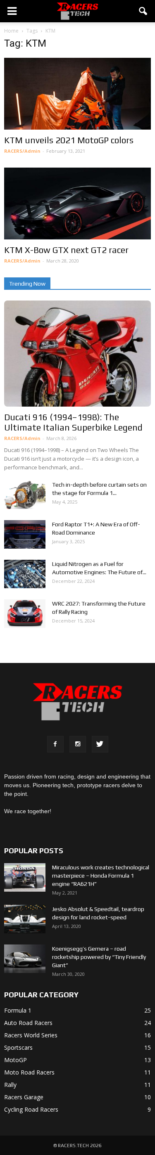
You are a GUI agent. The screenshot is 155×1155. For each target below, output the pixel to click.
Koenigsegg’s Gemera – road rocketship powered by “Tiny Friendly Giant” (99, 956)
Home (11, 30)
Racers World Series (30, 1035)
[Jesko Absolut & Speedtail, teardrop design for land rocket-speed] (24, 919)
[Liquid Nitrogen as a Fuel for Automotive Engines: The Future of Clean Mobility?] (24, 574)
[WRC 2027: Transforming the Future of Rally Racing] (24, 613)
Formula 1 (17, 1010)
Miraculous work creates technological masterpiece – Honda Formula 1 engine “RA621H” (100, 875)
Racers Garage (23, 1097)
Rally (10, 1085)
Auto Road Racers (28, 1023)
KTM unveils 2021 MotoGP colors (69, 140)
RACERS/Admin (22, 151)
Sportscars (18, 1047)
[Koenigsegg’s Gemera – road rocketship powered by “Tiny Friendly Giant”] (24, 958)
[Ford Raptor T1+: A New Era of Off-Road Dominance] (24, 534)
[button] (143, 11)
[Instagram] (77, 744)
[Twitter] (100, 744)
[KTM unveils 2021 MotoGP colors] (77, 94)
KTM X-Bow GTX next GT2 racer (66, 250)
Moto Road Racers (29, 1072)
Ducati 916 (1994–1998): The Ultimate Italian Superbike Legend (73, 422)
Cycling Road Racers (31, 1109)
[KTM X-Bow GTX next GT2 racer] (77, 203)
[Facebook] (55, 744)
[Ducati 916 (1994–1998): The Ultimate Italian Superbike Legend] (77, 354)
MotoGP (15, 1060)
